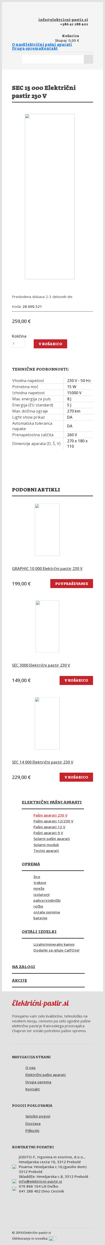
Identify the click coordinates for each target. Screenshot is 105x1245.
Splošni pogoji (37, 1116)
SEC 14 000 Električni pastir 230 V (42, 762)
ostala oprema (46, 912)
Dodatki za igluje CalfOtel (56, 950)
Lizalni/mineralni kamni (53, 944)
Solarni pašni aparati (51, 838)
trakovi (39, 882)
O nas (17, 45)
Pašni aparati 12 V (49, 826)
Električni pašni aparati (47, 45)
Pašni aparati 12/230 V (53, 821)
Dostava (33, 1123)
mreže (38, 888)
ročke (38, 906)
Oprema (31, 864)
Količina (19, 336)
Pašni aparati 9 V (48, 832)
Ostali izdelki (39, 931)
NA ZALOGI (23, 966)
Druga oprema (26, 49)
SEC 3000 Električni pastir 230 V (41, 665)
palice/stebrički (47, 900)
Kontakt (49, 49)
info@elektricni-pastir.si (63, 19)
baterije (40, 917)
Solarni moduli (46, 844)
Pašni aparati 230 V (50, 815)
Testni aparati (46, 850)
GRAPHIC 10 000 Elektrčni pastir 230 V (47, 568)
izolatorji (41, 894)
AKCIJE (19, 980)
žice (36, 876)
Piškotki (32, 1130)
